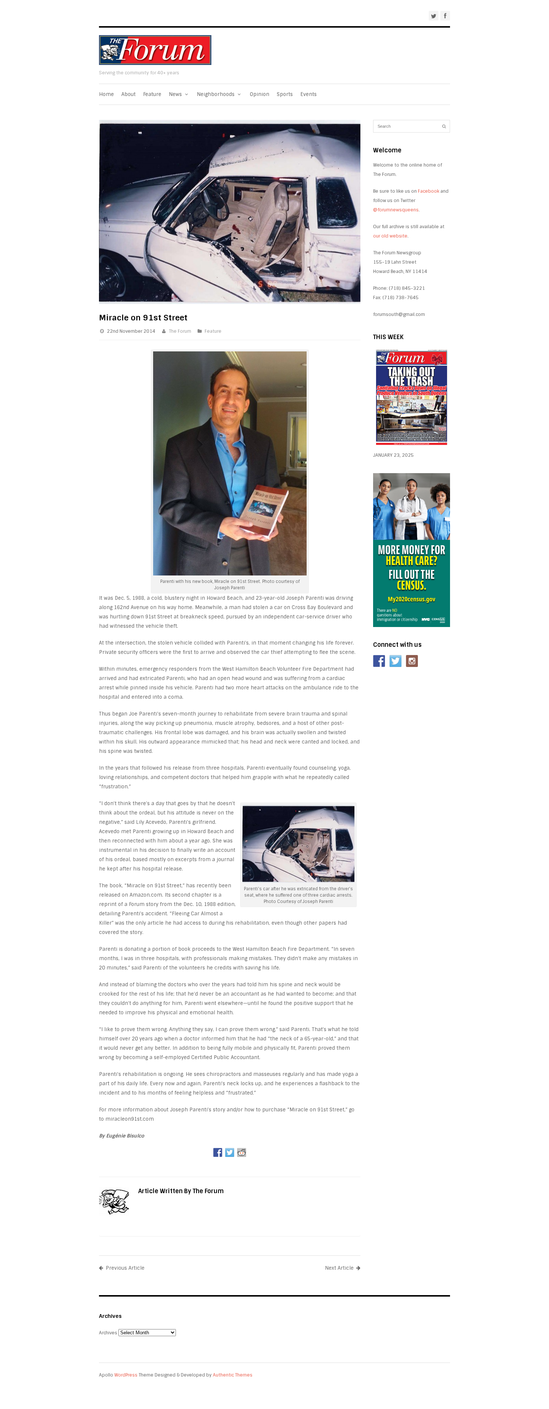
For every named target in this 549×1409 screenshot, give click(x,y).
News (176, 94)
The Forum (180, 331)
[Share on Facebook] (217, 1152)
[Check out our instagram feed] (412, 661)
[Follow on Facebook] (379, 661)
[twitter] (433, 16)
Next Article (339, 1268)
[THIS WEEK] (411, 446)
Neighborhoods (216, 94)
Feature (152, 94)
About (128, 94)
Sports (285, 94)
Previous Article (125, 1268)
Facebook (428, 191)
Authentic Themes (232, 1375)
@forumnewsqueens (396, 210)
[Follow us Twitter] (395, 661)
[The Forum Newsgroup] (155, 63)
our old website (390, 236)
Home (106, 94)
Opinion (259, 94)
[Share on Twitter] (229, 1152)
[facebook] (445, 16)
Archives (108, 1333)
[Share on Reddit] (241, 1152)
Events (308, 94)
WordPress (125, 1375)
